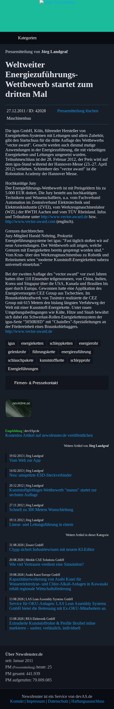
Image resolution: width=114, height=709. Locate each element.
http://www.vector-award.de (64, 216)
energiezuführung (76, 351)
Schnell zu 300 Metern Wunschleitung (41, 509)
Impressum (36, 701)
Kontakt (17, 701)
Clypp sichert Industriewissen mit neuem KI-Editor (51, 549)
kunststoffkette (52, 360)
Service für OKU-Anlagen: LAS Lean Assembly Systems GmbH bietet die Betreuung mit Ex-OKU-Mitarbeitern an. (58, 606)
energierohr (88, 343)
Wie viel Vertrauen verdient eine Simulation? (46, 564)
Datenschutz (58, 701)
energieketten (32, 343)
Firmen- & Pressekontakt (35, 383)
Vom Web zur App (25, 460)
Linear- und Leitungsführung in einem (41, 524)
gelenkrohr (17, 351)
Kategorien (28, 38)
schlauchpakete (20, 360)
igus (11, 343)
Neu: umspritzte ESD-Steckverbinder (40, 475)
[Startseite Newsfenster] (57, 2)
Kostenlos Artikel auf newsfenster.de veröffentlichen (49, 435)
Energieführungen (23, 368)
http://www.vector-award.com (30, 221)
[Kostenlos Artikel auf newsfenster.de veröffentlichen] (57, 408)
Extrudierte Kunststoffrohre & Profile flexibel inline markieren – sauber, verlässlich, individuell (52, 625)
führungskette (43, 351)
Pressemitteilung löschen (77, 111)
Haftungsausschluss (87, 701)
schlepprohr (80, 360)
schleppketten (61, 343)
